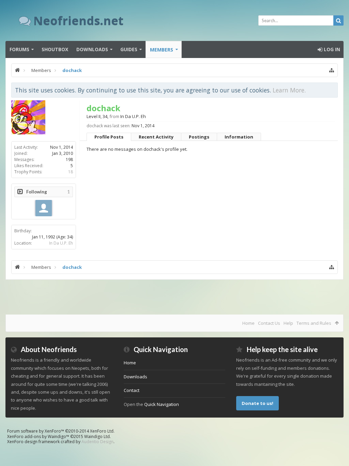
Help (288, 323)
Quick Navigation (161, 404)
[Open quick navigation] (331, 70)
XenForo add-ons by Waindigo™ (38, 436)
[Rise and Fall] (43, 208)
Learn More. (289, 90)
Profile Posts (108, 137)
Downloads (92, 49)
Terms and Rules (314, 323)
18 (70, 172)
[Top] (337, 439)
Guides (128, 49)
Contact (131, 390)
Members (161, 49)
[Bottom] (337, 453)
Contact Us (269, 323)
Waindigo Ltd (97, 436)
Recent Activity (156, 137)
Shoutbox (55, 49)
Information (239, 137)
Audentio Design (97, 442)
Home (248, 323)
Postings (199, 137)
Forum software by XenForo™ (61, 431)
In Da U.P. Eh (61, 243)
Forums (19, 49)
